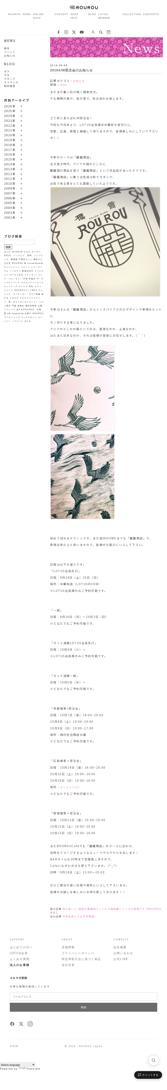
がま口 (27, 251)
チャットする (150, 1075)
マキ (7, 74)
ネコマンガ (11, 82)
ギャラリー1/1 (69, 787)
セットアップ (11, 286)
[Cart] (109, 32)
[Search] (101, 32)
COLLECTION (132, 14)
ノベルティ (15, 270)
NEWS (27, 14)
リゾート (8, 290)
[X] (74, 32)
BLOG (92, 14)
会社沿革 (68, 965)
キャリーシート (12, 266)
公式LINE (120, 959)
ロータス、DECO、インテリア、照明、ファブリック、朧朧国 (23, 255)
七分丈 (7, 263)
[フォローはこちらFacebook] (12, 1025)
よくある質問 (20, 959)
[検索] (153, 1060)
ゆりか (7, 251)
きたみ (27, 321)
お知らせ (10, 55)
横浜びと (38, 259)
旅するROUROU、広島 (28, 309)
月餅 (25, 278)
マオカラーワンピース (32, 282)
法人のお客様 (20, 965)
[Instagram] (66, 32)
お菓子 (28, 313)
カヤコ (37, 286)
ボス (7, 71)
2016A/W (17, 251)
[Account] (93, 32)
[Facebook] (58, 32)
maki (63, 84)
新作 (7, 48)
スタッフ (10, 78)
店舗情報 (68, 947)
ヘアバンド (17, 321)
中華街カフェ (25, 259)
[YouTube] (82, 32)
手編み (32, 278)
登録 (83, 1007)
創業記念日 (27, 270)
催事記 (21, 305)
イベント (10, 51)
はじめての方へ (21, 947)
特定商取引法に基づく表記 (81, 959)
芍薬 (14, 305)
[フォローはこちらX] (21, 1025)
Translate (33, 1068)
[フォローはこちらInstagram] (30, 1025)
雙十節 (7, 313)
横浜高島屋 (31, 305)
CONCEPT (61, 14)
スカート (25, 266)
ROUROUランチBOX (25, 290)
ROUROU (14, 14)
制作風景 (10, 85)
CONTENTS (151, 14)
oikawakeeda (35, 263)
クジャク (23, 286)
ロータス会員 (16, 274)
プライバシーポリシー (78, 953)
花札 (31, 286)
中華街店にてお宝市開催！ (80, 916)
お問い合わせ (123, 953)
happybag (18, 313)
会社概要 (120, 947)
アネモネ (14, 297)
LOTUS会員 (19, 953)
